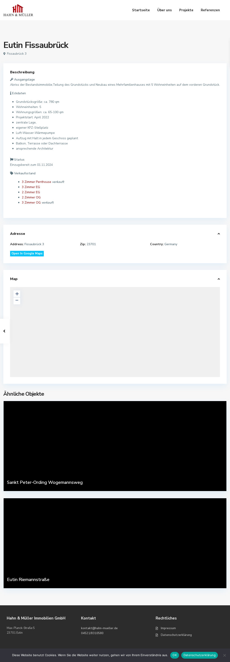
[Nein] (224, 655)
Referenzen (210, 10)
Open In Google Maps (26, 253)
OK (174, 655)
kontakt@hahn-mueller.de (99, 628)
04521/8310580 (92, 633)
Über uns (164, 10)
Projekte (186, 10)
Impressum (168, 628)
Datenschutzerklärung (176, 635)
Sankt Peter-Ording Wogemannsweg (45, 482)
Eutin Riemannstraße (28, 580)
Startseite (141, 10)
